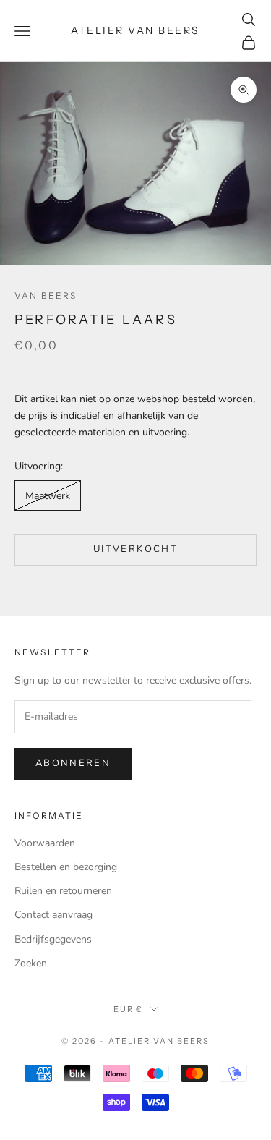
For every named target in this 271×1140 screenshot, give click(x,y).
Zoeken (30, 963)
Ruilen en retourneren (63, 891)
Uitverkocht (135, 549)
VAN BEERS (45, 295)
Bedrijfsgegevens (53, 939)
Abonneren (73, 763)
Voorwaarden (44, 843)
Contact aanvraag (53, 915)
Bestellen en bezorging (65, 867)
